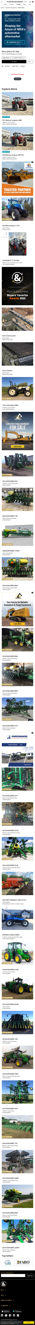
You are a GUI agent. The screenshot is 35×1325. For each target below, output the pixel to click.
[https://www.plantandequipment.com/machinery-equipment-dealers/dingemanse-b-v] (17, 749)
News (24, 4)
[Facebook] (11, 1315)
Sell (29, 4)
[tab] (2, 66)
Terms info (16, 1323)
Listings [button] (22, 66)
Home (5, 4)
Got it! (28, 1322)
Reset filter (17, 78)
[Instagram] (15, 1315)
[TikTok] (18, 1315)
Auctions (12, 4)
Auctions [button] (7, 66)
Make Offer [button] (15, 66)
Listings (19, 4)
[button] (17, 1290)
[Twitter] (7, 1315)
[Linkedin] (3, 1315)
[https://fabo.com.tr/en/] (11, 1262)
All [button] (2, 66)
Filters (15, 61)
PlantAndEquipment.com (11, 1319)
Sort (29, 61)
